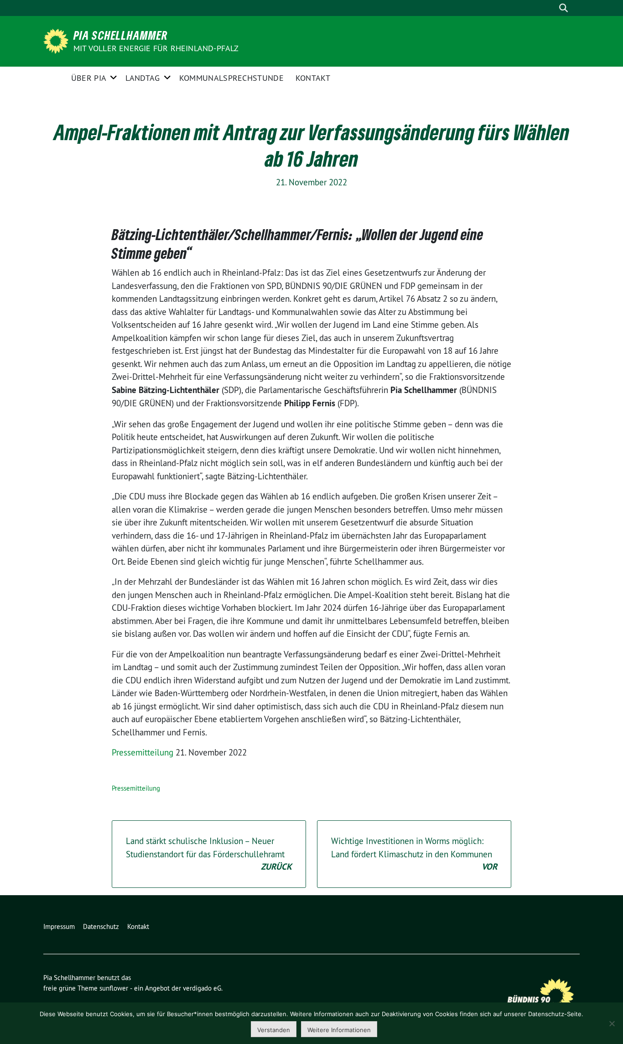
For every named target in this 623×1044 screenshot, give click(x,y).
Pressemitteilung (142, 752)
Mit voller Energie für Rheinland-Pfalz (157, 48)
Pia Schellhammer (120, 35)
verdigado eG (202, 988)
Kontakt (313, 78)
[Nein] (611, 1023)
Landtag (142, 78)
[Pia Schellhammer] (57, 40)
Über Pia (88, 78)
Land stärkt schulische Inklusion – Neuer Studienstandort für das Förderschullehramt (209, 853)
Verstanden (273, 1030)
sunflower (113, 988)
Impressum (59, 926)
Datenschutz (101, 926)
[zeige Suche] (563, 8)
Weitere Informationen (339, 1030)
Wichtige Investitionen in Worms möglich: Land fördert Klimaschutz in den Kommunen (414, 853)
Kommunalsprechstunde (231, 78)
